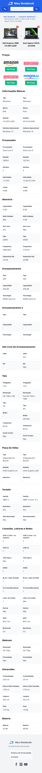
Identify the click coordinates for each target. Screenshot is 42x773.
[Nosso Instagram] (21, 764)
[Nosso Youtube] (25, 764)
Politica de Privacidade (21, 753)
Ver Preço (11, 69)
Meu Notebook (23, 742)
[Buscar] (36, 9)
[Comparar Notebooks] (5, 9)
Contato (14, 757)
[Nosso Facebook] (16, 764)
